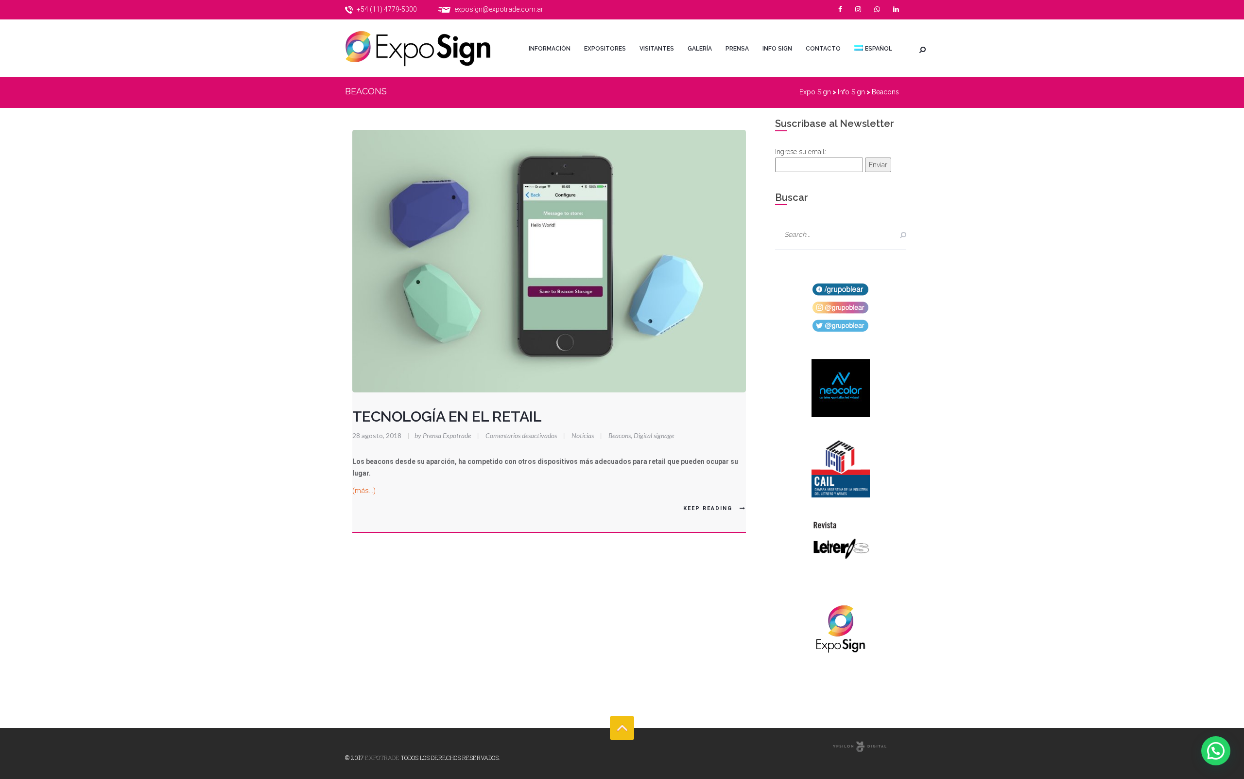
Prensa (737, 48)
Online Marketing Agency (859, 747)
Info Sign (777, 48)
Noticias (582, 435)
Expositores (605, 48)
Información (549, 48)
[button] (1215, 750)
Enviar (878, 165)
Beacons (619, 435)
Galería (700, 48)
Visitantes (656, 48)
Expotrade (382, 757)
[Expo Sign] (427, 48)
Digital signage (654, 435)
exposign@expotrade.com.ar (498, 9)
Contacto (823, 48)
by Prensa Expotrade (440, 435)
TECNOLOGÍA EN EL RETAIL (447, 416)
